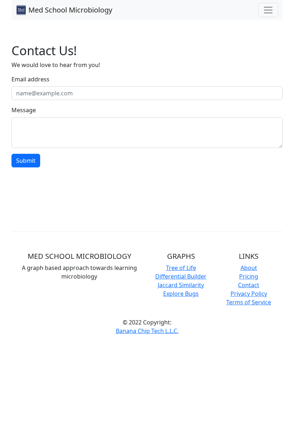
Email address (30, 79)
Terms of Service (248, 302)
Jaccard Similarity (181, 285)
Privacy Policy (249, 294)
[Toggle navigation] (268, 10)
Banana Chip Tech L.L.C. (147, 331)
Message (23, 110)
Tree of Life (181, 268)
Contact (248, 285)
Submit (25, 161)
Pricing (248, 276)
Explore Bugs (181, 294)
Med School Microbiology (70, 10)
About (249, 268)
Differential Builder (181, 276)
